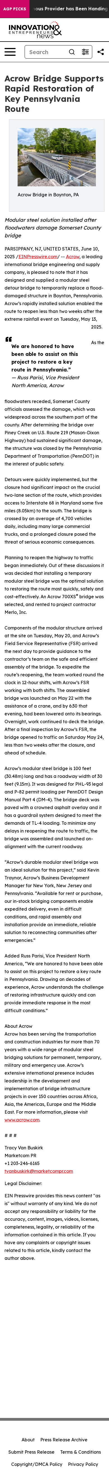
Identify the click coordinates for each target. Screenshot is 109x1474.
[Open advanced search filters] (85, 51)
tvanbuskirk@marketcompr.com (38, 1171)
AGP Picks (14, 8)
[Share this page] (101, 51)
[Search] (72, 51)
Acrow (72, 256)
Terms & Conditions (80, 1452)
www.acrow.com (21, 1120)
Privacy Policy (83, 1464)
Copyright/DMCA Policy (36, 1464)
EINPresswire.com (37, 256)
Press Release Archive (63, 1439)
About (28, 1439)
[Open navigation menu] (10, 51)
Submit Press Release (31, 1452)
